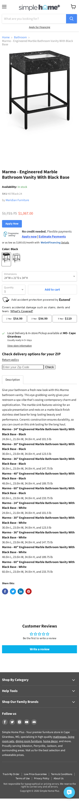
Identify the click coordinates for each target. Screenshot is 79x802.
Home (6, 37)
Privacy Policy (41, 778)
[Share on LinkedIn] (21, 591)
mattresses (59, 737)
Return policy (10, 360)
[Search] (71, 18)
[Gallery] (39, 104)
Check (49, 367)
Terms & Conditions (61, 774)
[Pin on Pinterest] (29, 591)
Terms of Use (23, 778)
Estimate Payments (52, 236)
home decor (50, 741)
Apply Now (11, 223)
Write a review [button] (39, 649)
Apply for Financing (39, 27)
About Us (58, 778)
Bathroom (20, 37)
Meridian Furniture (17, 200)
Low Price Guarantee (35, 774)
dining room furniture (29, 741)
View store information (19, 345)
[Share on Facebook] (5, 591)
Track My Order (11, 774)
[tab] (12, 379)
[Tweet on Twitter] (13, 591)
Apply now (29, 236)
